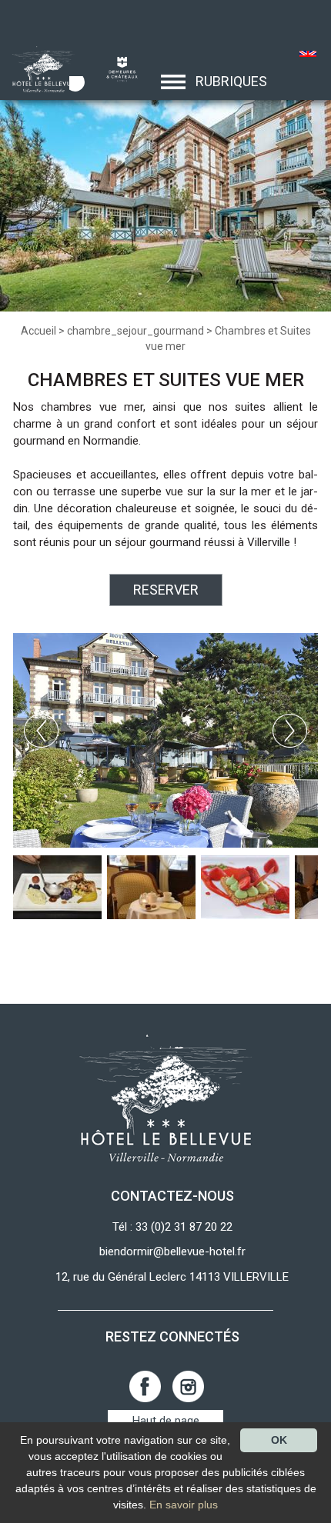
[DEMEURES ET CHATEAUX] (116, 68)
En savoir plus (183, 1504)
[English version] (308, 55)
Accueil (38, 331)
